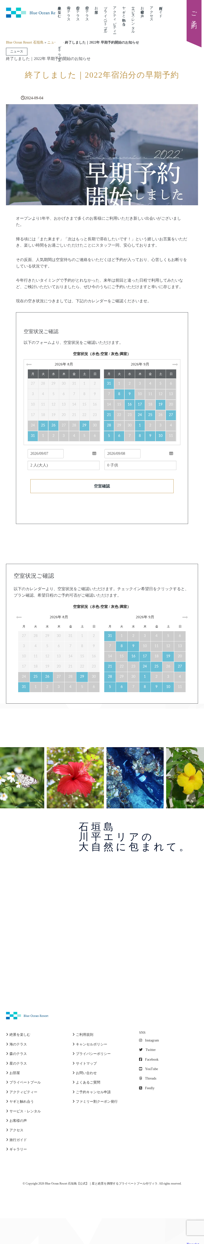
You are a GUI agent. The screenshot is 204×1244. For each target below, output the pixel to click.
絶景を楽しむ (59, 10)
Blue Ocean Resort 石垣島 (25, 42)
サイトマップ (86, 1063)
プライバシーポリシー (93, 1054)
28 (109, 425)
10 (160, 436)
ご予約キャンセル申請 (93, 1092)
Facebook (151, 1059)
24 (140, 415)
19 (160, 404)
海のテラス (68, 12)
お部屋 (96, 6)
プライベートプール (105, 18)
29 (84, 425)
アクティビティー (114, 18)
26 (53, 425)
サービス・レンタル (133, 18)
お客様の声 (142, 8)
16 (130, 404)
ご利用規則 (84, 1035)
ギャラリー (18, 1149)
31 (33, 436)
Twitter (151, 1050)
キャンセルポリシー (91, 1044)
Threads (150, 1078)
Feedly (149, 1088)
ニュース (54, 42)
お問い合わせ (86, 1073)
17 (140, 404)
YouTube (151, 1069)
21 (109, 415)
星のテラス (87, 12)
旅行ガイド (160, 10)
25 (43, 425)
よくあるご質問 (88, 1082)
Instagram (152, 1040)
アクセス (151, 12)
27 (171, 415)
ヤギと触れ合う (124, 14)
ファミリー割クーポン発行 (97, 1101)
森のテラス (78, 12)
